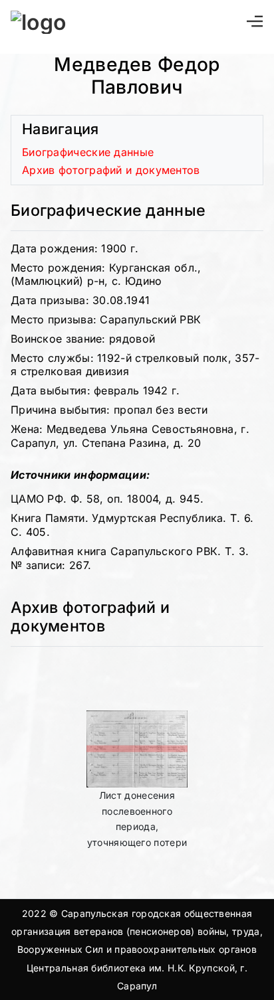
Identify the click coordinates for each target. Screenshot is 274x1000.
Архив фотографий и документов (111, 170)
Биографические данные (88, 152)
